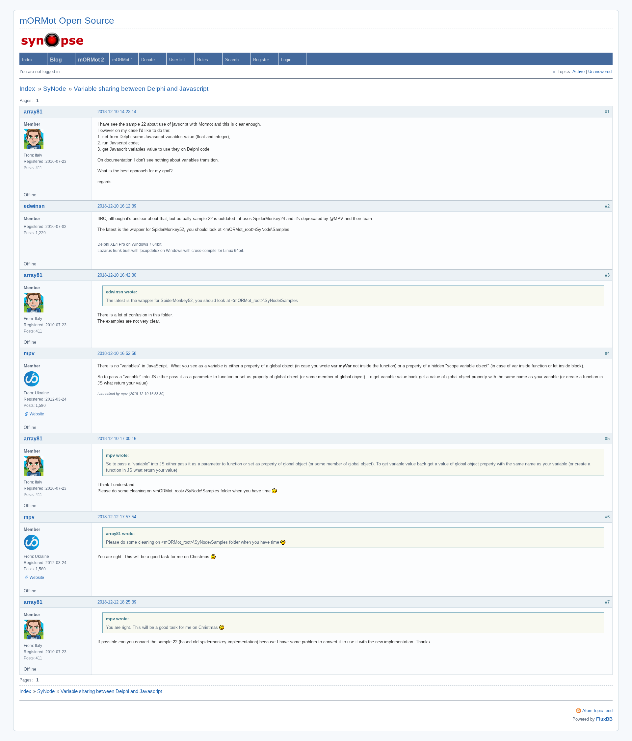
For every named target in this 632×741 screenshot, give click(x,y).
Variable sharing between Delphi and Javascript (141, 88)
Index (27, 59)
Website (37, 414)
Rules (202, 59)
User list (177, 59)
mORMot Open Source (66, 20)
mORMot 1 (122, 59)
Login (286, 59)
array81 (33, 111)
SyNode (54, 88)
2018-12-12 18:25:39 (116, 602)
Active (578, 71)
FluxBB (604, 719)
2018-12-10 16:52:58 (116, 353)
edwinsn (34, 206)
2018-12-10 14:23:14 (116, 111)
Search (232, 59)
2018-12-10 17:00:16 (116, 438)
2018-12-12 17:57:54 (116, 516)
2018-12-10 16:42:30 (116, 275)
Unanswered (600, 71)
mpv (29, 353)
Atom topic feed (597, 710)
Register (261, 59)
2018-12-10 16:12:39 (116, 206)
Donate (148, 59)
